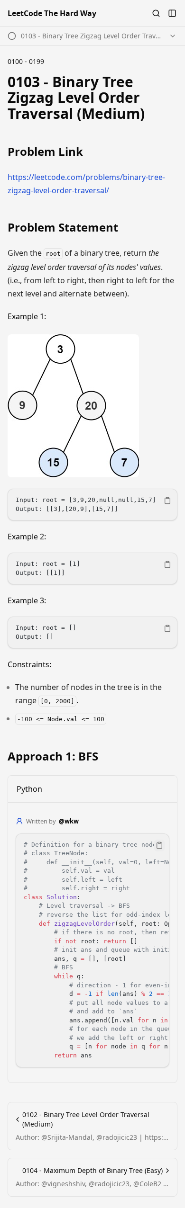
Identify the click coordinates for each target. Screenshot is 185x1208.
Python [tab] (29, 789)
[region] (92, 504)
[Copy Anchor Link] (171, 97)
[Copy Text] (167, 500)
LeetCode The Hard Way (52, 13)
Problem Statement (63, 227)
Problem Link (45, 151)
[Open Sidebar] (172, 13)
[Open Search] (156, 13)
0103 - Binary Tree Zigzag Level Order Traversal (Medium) (76, 97)
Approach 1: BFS (53, 756)
